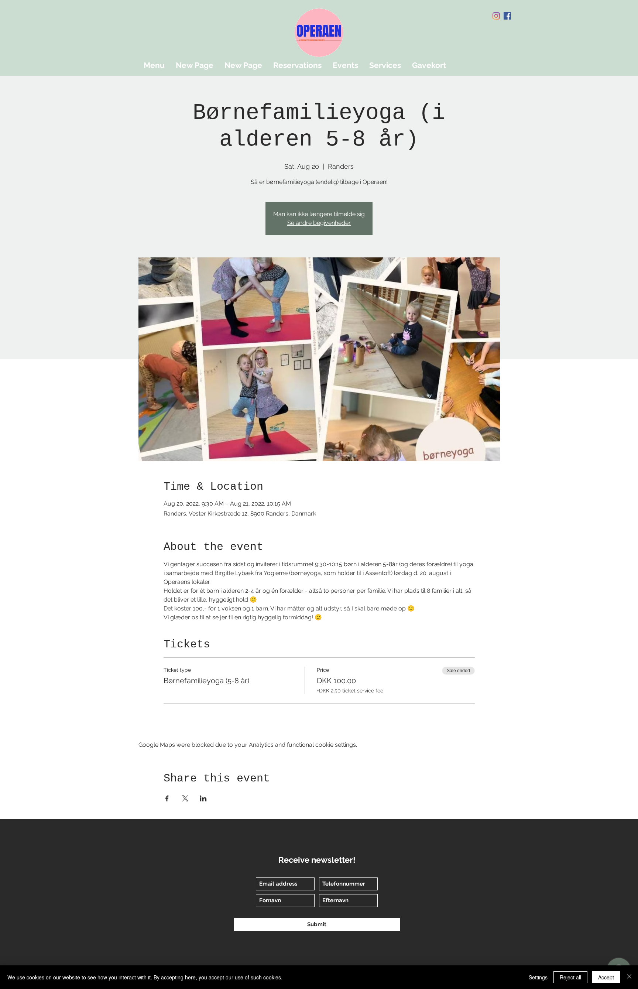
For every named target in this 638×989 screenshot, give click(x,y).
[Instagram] (496, 16)
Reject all (570, 977)
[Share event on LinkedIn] (203, 798)
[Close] (629, 977)
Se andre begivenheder (319, 222)
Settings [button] (538, 977)
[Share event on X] (185, 798)
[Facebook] (507, 16)
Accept (606, 977)
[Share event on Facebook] (167, 798)
